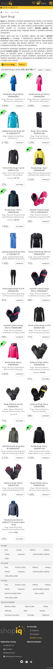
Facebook (35, 630)
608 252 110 (9, 645)
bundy (19, 550)
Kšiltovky (8, 611)
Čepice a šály (29, 606)
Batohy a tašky (10, 606)
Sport (7, 12)
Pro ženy (4, 580)
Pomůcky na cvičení (12, 615)
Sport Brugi (15, 12)
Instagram (35, 634)
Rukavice (46, 615)
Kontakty (8, 649)
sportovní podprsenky (13, 593)
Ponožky (31, 615)
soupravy (21, 554)
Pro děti (4, 546)
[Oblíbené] (34, 3)
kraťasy (46, 550)
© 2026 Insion (49, 667)
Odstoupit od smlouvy (13, 656)
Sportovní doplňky (8, 602)
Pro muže (4, 563)
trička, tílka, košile (11, 576)
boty (6, 550)
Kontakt (5, 8)
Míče (25, 611)
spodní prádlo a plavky (41, 554)
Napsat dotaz (10, 653)
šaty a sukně (39, 593)
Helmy (45, 606)
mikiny (7, 554)
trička (7, 558)
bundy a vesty (20, 567)
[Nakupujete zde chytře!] (1, 12)
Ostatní (42, 611)
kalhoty (32, 550)
